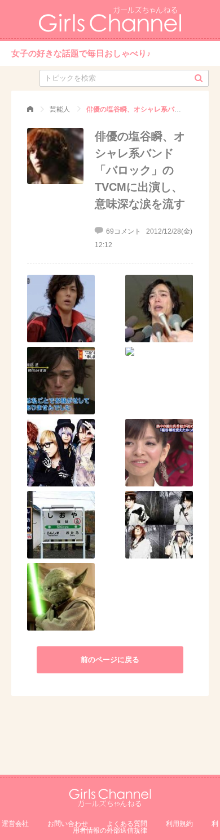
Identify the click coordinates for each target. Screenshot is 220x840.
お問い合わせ (67, 824)
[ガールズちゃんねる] (30, 109)
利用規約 (179, 824)
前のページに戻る (110, 659)
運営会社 (15, 824)
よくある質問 (127, 824)
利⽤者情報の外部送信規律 (145, 827)
